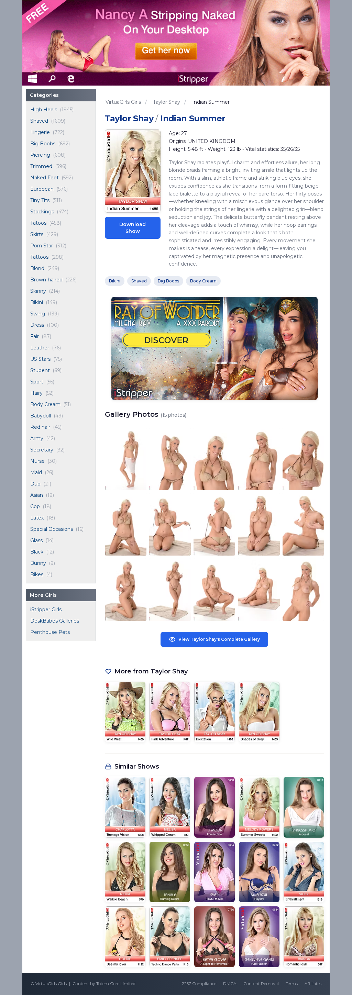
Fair (34, 336)
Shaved (39, 121)
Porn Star (41, 246)
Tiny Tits (40, 200)
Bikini (36, 302)
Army (36, 438)
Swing (37, 314)
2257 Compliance (199, 983)
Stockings (42, 212)
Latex (37, 518)
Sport (36, 382)
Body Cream (45, 404)
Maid (36, 472)
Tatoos (38, 223)
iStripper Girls (46, 609)
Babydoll (40, 416)
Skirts (36, 234)
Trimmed (41, 166)
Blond (37, 268)
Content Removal (261, 983)
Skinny (38, 291)
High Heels (43, 110)
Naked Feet (44, 178)
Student (40, 370)
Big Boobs (42, 144)
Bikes (36, 574)
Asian (36, 495)
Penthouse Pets (50, 632)
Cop (35, 506)
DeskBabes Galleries (54, 621)
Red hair (40, 427)
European (42, 189)
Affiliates (313, 983)
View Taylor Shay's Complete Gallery (219, 639)
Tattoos (39, 257)
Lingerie (40, 132)
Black (36, 552)
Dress (37, 325)
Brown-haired (46, 280)
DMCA (229, 983)
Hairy (36, 393)
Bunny (38, 563)
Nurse (37, 461)
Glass (36, 540)
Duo (35, 484)
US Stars (40, 359)
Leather (39, 348)
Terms (292, 983)
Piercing (40, 155)
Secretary (41, 450)
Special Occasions (51, 529)
